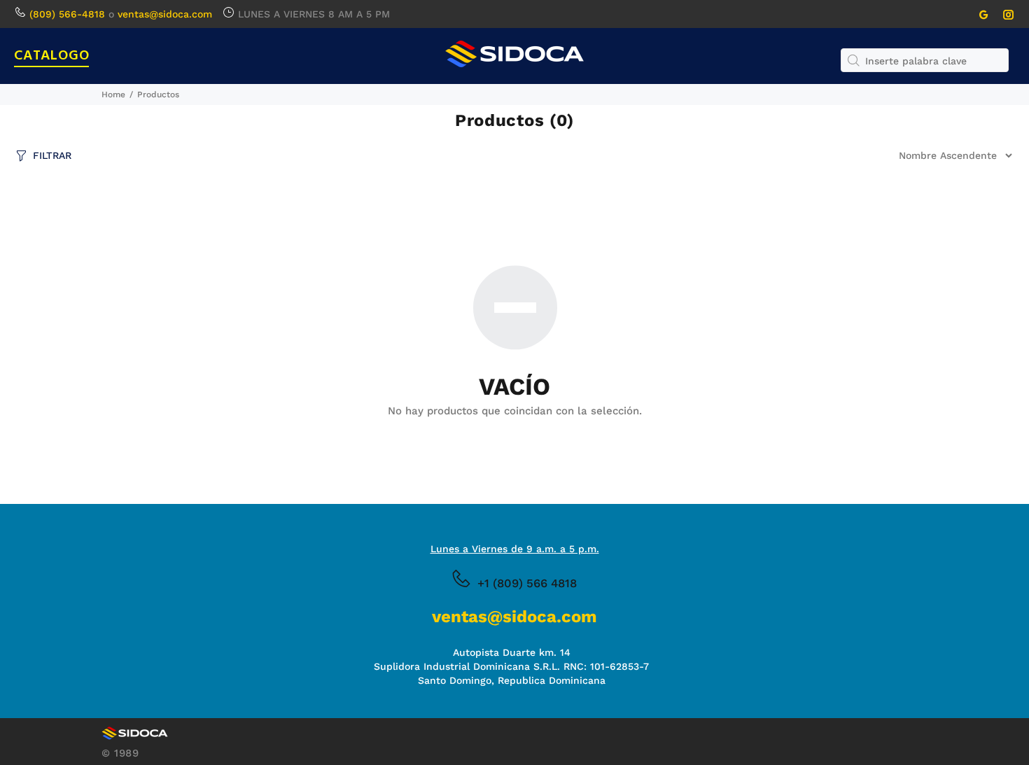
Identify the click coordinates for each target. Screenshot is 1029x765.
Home (113, 94)
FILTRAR (52, 155)
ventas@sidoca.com (165, 14)
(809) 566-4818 (67, 14)
